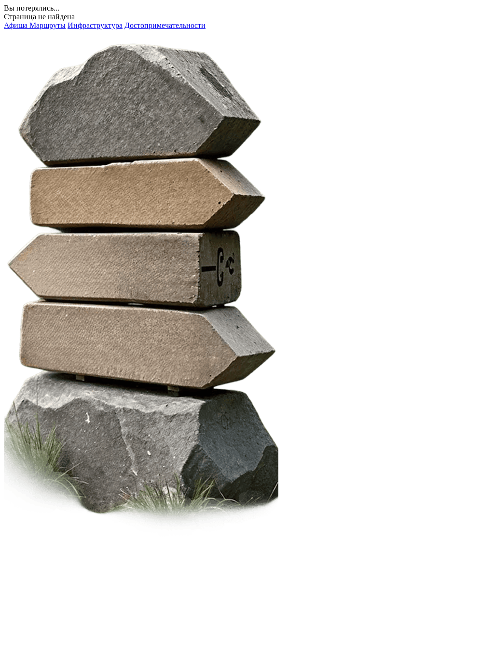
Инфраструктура (95, 25)
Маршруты (47, 25)
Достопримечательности (165, 25)
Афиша (16, 25)
